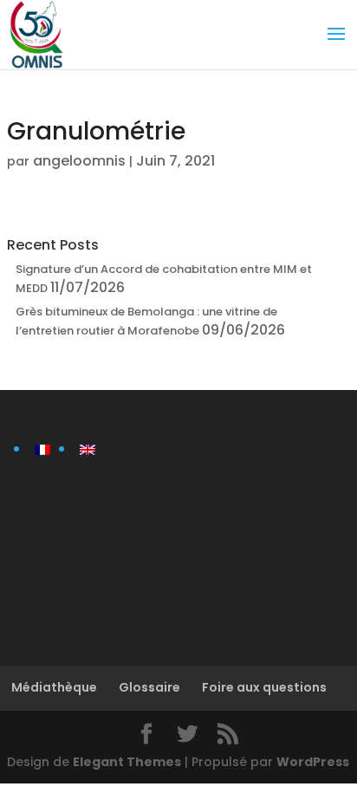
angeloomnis (79, 161)
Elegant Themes (127, 761)
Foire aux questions (264, 687)
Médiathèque (54, 687)
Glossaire (149, 687)
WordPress (312, 761)
